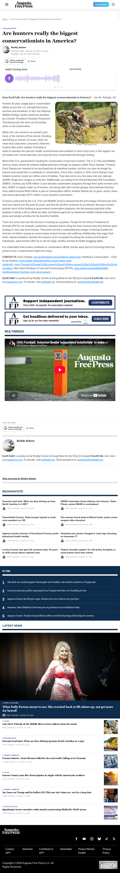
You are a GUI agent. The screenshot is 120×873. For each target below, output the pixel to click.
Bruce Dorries (8, 728)
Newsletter (66, 849)
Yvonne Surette (9, 762)
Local (7, 721)
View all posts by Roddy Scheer (19, 478)
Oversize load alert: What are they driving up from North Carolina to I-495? (43, 741)
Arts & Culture (11, 703)
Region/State (10, 28)
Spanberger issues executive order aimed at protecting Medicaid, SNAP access (44, 809)
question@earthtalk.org (90, 282)
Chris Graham (13, 508)
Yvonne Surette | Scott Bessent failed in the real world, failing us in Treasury (44, 758)
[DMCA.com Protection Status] (108, 864)
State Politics (11, 806)
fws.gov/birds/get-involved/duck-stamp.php (57, 257)
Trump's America (11, 755)
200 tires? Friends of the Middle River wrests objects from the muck (39, 724)
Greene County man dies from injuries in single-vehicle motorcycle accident (43, 775)
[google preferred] (15, 61)
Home (5, 19)
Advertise (27, 849)
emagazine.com (14, 282)
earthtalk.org (48, 282)
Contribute (101, 4)
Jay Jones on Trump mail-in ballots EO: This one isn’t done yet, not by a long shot (46, 792)
